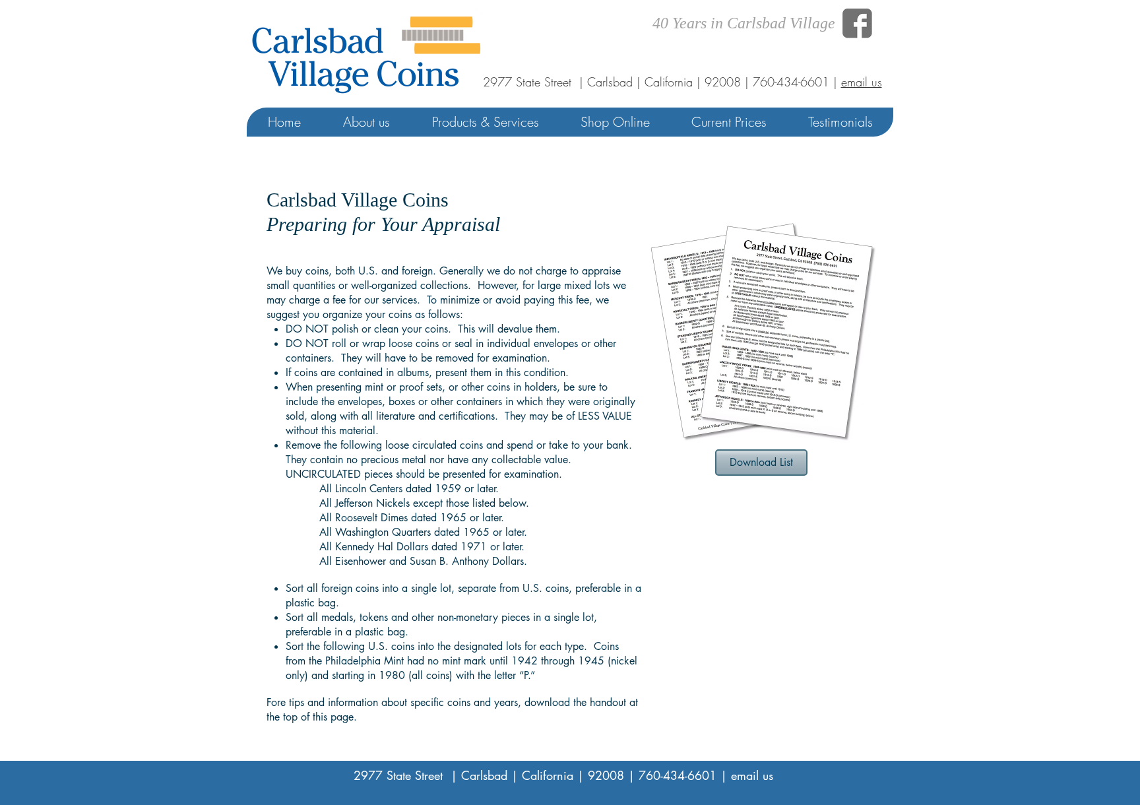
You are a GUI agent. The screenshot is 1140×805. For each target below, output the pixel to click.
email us (861, 82)
